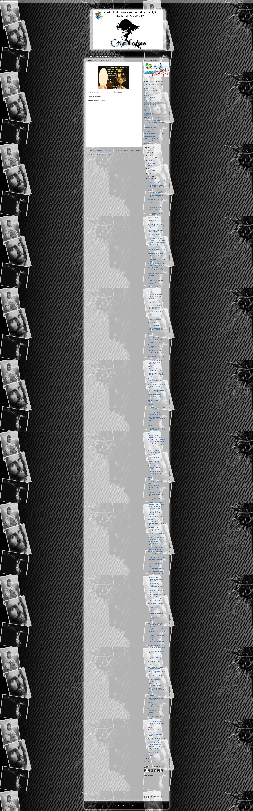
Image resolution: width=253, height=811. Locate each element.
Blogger (134, 806)
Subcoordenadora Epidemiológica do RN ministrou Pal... (155, 529)
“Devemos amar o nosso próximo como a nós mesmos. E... (155, 473)
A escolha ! (151, 247)
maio (150, 173)
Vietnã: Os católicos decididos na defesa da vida (156, 609)
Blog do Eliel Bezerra (150, 97)
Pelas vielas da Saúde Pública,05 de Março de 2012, (156, 689)
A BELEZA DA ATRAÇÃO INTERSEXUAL (155, 214)
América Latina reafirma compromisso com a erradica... (155, 200)
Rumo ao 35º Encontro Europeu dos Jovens (155, 451)
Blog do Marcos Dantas (151, 100)
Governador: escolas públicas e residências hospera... (155, 209)
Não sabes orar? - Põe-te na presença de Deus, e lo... (157, 440)
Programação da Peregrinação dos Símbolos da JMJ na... (155, 584)
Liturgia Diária (148, 125)
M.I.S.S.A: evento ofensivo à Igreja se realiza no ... (156, 391)
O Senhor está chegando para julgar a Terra (155, 369)
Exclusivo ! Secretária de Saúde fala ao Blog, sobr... (155, 565)
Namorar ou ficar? (153, 730)
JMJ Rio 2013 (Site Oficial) (152, 120)
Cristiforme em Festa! (154, 319)
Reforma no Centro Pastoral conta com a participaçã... (156, 599)
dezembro (151, 155)
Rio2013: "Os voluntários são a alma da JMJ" (155, 548)
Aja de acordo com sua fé (156, 519)
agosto (150, 165)
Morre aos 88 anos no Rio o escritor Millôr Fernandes (156, 264)
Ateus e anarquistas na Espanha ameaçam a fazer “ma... (155, 624)
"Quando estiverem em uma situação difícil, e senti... (156, 503)
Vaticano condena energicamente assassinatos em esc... (155, 435)
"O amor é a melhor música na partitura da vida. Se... (156, 636)
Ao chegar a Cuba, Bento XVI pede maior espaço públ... (156, 313)
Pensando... (151, 205)
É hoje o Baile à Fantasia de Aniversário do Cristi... (156, 338)
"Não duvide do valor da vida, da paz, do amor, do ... (156, 429)
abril (149, 176)
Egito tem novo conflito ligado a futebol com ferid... (155, 352)
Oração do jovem (153, 217)
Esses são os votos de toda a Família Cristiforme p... (156, 302)
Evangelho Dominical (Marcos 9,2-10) (154, 705)
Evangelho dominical (154, 342)
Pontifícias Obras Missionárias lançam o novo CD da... (155, 579)
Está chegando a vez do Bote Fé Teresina (155, 499)
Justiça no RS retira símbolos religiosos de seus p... (155, 663)
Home (90, 56)
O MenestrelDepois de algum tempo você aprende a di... (155, 396)
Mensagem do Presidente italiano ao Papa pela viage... (156, 380)
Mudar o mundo (153, 752)
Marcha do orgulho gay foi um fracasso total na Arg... (157, 538)
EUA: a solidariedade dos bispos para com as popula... (155, 461)
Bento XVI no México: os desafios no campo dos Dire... (156, 374)
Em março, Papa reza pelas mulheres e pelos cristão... (156, 748)
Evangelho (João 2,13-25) (156, 629)
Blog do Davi (148, 93)
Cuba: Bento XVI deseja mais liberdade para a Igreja (155, 269)
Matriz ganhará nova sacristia (154, 235)
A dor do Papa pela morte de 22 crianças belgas (156, 515)
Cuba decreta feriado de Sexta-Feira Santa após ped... (156, 186)
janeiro (150, 758)
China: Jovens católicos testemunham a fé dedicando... (155, 362)
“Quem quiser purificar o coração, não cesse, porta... (155, 710)
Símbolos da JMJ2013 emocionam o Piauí (155, 413)
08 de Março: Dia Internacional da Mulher (156, 657)
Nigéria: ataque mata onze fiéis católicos (156, 603)
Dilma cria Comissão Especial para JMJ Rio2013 (154, 467)
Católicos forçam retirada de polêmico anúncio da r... (156, 507)
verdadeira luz (148, 143)
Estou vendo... (152, 455)
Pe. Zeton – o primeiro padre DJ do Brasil (155, 295)
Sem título (151, 292)
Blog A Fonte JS (149, 88)
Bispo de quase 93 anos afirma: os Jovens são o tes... (156, 590)
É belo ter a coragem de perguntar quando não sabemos (155, 573)
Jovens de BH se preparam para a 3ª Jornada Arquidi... (156, 386)
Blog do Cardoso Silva (151, 90)
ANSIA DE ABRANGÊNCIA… (156, 569)
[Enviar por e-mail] (114, 92)
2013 (148, 150)
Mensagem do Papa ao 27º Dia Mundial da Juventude (156, 250)
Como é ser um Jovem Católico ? (155, 694)
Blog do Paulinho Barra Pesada (154, 102)
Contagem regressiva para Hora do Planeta (156, 195)
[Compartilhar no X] (117, 92)
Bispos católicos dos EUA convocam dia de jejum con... (156, 494)
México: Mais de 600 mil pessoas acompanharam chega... (156, 329)
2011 (148, 761)
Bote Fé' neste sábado (155, 719)
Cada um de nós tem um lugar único (155, 334)
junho (150, 171)
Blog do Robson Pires (151, 107)
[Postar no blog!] (115, 92)
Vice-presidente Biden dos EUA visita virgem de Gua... (156, 559)
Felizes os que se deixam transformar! (156, 698)
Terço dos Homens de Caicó (153, 138)
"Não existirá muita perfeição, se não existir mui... (156, 619)
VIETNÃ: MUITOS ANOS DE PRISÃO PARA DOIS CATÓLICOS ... (156, 408)
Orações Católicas (150, 127)
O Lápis (150, 278)
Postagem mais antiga (130, 150)
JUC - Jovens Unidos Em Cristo (154, 122)
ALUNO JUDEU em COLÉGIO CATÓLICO (155, 684)
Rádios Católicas (149, 136)
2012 (148, 153)
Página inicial (114, 150)
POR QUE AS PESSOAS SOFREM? (155, 613)
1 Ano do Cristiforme (154, 317)
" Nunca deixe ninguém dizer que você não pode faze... (156, 259)
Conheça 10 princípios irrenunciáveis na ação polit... (155, 734)
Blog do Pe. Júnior (150, 104)
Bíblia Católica (148, 113)
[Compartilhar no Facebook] (119, 92)
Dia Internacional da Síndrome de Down (154, 401)
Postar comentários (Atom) (101, 154)
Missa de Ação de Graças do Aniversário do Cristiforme (156, 346)
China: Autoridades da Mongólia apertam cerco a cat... (157, 723)
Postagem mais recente (97, 150)
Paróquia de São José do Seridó (154, 133)
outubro (150, 160)
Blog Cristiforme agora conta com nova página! (157, 181)
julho (149, 168)
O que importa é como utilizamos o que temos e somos (156, 418)
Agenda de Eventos (102, 56)
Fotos (114, 56)
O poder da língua (153, 457)
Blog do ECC (148, 95)
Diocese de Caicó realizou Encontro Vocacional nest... (156, 553)
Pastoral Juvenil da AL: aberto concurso (155, 486)
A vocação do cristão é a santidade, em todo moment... (155, 282)
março (150, 178)
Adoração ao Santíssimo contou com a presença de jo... (156, 641)
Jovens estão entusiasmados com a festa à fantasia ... (155, 324)
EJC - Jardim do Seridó (151, 118)
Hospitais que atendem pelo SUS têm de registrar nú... (156, 739)
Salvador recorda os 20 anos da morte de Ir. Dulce (155, 543)
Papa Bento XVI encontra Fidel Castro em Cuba (155, 254)
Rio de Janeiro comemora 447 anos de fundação (156, 743)
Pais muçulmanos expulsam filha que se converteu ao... (156, 481)
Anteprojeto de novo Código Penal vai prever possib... (156, 632)
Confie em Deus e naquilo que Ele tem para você (156, 191)
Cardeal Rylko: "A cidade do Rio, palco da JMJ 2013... (156, 239)
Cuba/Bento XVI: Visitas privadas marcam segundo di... (155, 307)
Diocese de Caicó (149, 115)
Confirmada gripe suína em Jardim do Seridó (156, 595)
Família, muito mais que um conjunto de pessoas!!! (156, 672)
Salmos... (150, 490)
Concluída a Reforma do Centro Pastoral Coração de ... (156, 226)
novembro (151, 158)
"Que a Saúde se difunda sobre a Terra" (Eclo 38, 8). (156, 523)
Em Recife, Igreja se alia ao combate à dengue (156, 511)
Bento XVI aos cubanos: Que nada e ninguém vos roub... (156, 287)
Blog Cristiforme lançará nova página (155, 230)
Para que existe (152, 448)
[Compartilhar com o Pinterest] (121, 92)
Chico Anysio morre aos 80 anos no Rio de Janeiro (156, 357)
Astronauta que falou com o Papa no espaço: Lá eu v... (156, 653)
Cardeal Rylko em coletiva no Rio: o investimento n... (156, 715)
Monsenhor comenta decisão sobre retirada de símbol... (156, 647)
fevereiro (151, 755)
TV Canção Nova (149, 141)
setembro (151, 163)
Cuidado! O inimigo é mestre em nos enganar (157, 243)
